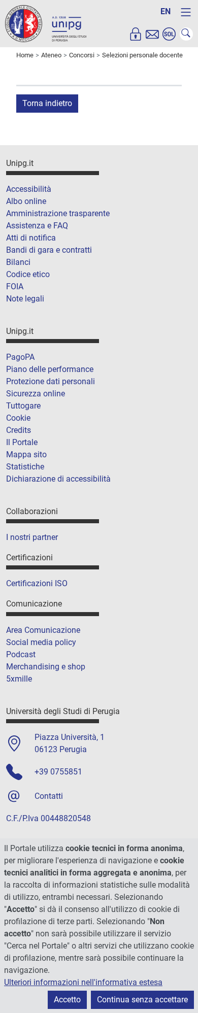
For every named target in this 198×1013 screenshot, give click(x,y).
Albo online (26, 201)
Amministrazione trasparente (58, 213)
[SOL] (169, 34)
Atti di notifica (31, 238)
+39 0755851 (58, 771)
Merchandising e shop (45, 666)
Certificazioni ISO (37, 583)
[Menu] (186, 12)
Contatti (49, 796)
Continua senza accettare (142, 999)
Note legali (25, 298)
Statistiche (25, 466)
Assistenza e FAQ (37, 225)
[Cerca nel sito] (186, 34)
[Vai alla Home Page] (45, 23)
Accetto (67, 999)
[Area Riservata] (135, 34)
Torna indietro (47, 103)
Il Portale (22, 442)
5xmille (19, 679)
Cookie (18, 418)
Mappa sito (26, 454)
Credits (18, 430)
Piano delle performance (49, 369)
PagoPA (20, 357)
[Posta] (152, 34)
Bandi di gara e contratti (49, 250)
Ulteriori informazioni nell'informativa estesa (83, 982)
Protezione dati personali (50, 381)
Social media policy (41, 642)
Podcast (21, 654)
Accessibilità (28, 189)
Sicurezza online (35, 393)
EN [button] (165, 11)
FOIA (14, 286)
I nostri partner (32, 537)
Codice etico (28, 274)
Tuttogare (23, 406)
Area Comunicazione (43, 630)
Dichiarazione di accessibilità (58, 479)
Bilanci (18, 262)
